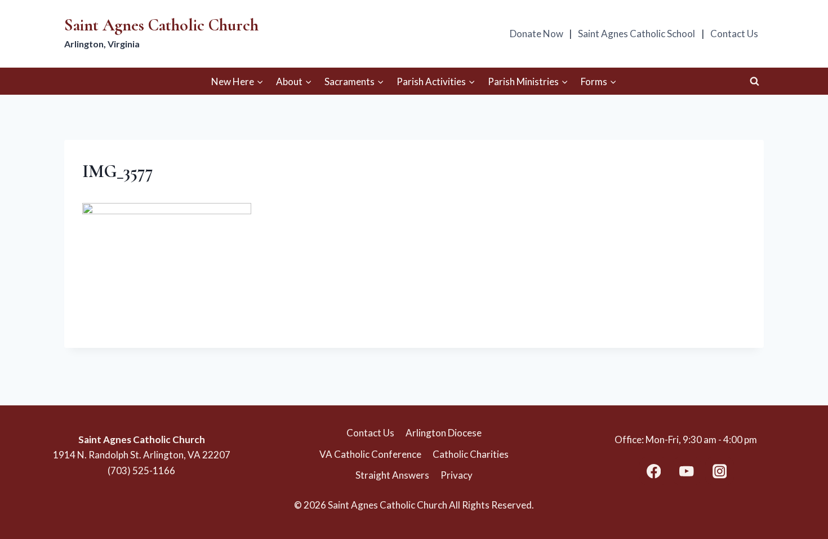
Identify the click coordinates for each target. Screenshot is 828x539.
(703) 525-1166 (141, 470)
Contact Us (734, 33)
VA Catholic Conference (370, 454)
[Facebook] (653, 471)
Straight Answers (392, 475)
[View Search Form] (754, 81)
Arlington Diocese (444, 433)
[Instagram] (719, 471)
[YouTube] (687, 471)
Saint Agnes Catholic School (636, 33)
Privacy (456, 475)
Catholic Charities (471, 454)
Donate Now (536, 33)
